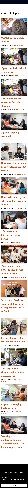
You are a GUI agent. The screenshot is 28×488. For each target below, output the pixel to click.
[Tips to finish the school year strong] (14, 56)
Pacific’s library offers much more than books (13, 340)
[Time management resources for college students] (14, 87)
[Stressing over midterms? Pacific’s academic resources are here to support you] (14, 424)
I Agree (14, 485)
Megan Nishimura (15, 75)
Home (2, 9)
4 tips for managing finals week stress (11, 406)
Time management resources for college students (12, 103)
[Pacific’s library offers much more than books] (14, 326)
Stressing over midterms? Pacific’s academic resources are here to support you (13, 442)
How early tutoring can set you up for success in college (13, 201)
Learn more (13, 481)
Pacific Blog (14, 45)
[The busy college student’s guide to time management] (14, 357)
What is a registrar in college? (12, 40)
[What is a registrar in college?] (14, 26)
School (21, 45)
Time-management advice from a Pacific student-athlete (12, 270)
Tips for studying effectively (10, 135)
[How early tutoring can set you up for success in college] (14, 185)
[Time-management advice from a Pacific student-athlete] (14, 254)
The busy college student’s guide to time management (12, 372)
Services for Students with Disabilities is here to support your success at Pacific (13, 306)
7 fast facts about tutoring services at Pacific (11, 235)
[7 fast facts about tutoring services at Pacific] (14, 220)
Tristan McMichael (16, 379)
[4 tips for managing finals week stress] (14, 392)
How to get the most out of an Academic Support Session (13, 167)
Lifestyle (23, 277)
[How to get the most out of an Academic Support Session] (14, 151)
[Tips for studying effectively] (14, 121)
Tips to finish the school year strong (13, 70)
